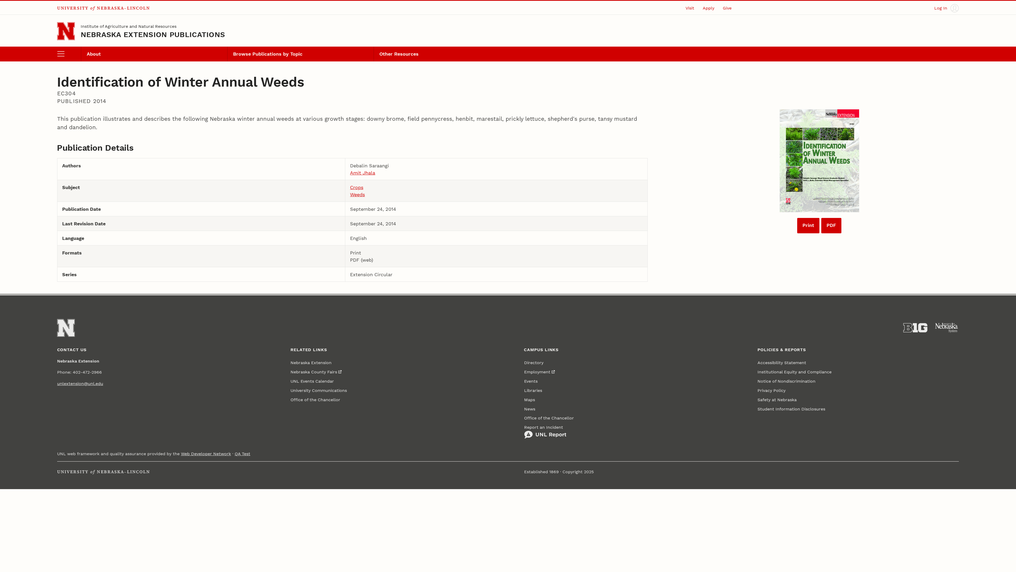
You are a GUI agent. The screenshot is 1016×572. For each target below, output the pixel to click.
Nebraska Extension (311, 362)
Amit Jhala (362, 173)
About (94, 54)
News (529, 409)
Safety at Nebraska (777, 399)
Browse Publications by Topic (267, 54)
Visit (690, 8)
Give (727, 8)
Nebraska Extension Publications (153, 34)
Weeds (357, 194)
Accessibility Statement (782, 362)
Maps (529, 399)
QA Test (242, 453)
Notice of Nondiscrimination (786, 381)
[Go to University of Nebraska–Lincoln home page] (66, 31)
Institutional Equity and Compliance (795, 371)
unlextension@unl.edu (80, 383)
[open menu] (69, 54)
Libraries (533, 390)
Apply (708, 8)
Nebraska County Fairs (314, 371)
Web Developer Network (206, 453)
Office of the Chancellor (315, 399)
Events (531, 381)
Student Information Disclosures (791, 409)
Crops (356, 187)
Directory (533, 362)
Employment (537, 371)
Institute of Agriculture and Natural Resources (128, 26)
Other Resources (399, 54)
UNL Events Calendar (312, 381)
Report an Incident (543, 427)
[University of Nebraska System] (947, 328)
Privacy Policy (772, 390)
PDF (831, 225)
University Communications (319, 390)
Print (808, 225)
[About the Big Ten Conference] (915, 328)
